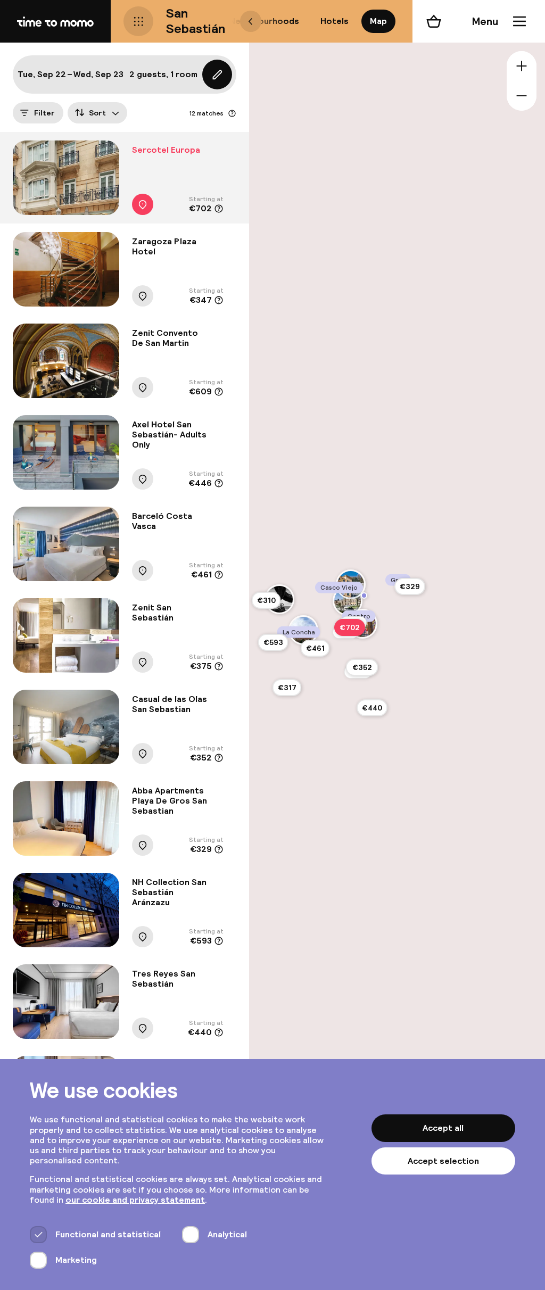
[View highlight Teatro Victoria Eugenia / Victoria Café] (364, 595)
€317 (287, 687)
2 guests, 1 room (163, 74)
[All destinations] (138, 21)
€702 (350, 627)
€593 (273, 642)
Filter (44, 113)
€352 (362, 667)
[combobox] (97, 112)
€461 (315, 648)
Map (378, 21)
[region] (397, 645)
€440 (372, 708)
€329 (410, 586)
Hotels (334, 21)
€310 (266, 600)
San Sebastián (195, 21)
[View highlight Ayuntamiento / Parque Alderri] (347, 601)
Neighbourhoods (264, 21)
